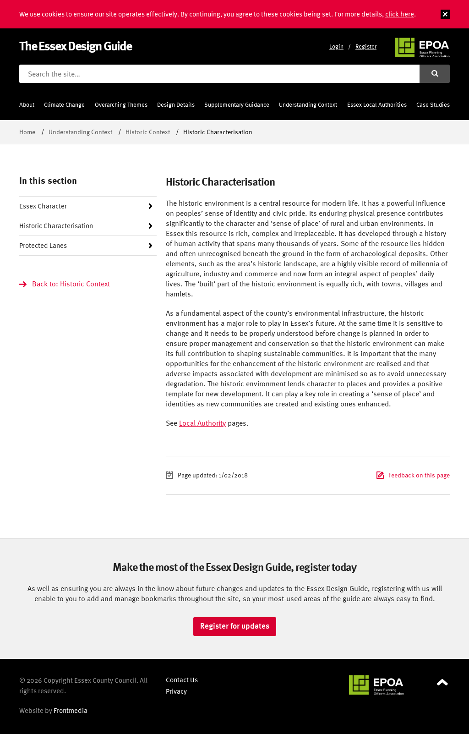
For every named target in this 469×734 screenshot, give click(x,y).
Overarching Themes (121, 104)
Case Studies (433, 104)
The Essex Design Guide (75, 45)
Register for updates (234, 625)
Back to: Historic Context (71, 283)
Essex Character (43, 206)
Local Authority (202, 423)
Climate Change (64, 104)
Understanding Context (308, 104)
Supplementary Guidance (236, 104)
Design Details (176, 104)
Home (27, 132)
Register (365, 46)
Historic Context (147, 132)
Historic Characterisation (56, 226)
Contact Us (182, 680)
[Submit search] (435, 74)
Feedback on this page (419, 475)
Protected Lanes (43, 245)
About (26, 104)
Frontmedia (70, 710)
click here (399, 14)
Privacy (176, 691)
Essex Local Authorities (377, 104)
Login (336, 46)
